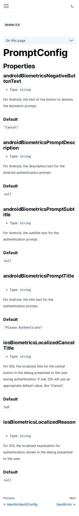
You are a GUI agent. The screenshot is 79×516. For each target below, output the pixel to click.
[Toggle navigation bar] (6, 6)
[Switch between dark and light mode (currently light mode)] (72, 6)
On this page (15, 40)
